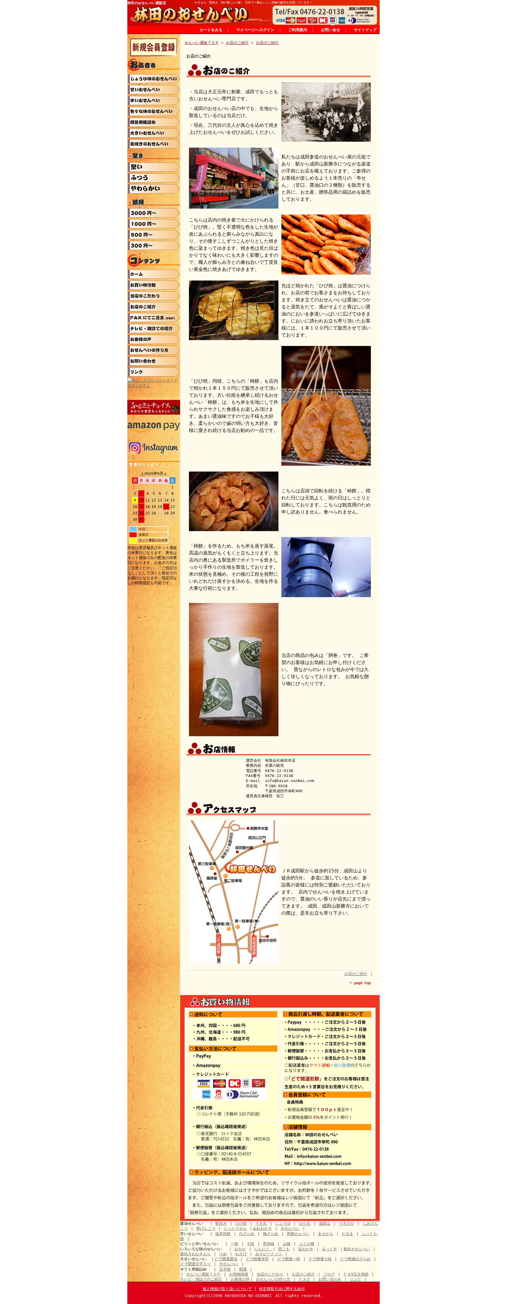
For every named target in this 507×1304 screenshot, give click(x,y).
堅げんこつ (205, 1228)
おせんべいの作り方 (273, 1279)
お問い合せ (330, 30)
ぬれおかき (262, 1228)
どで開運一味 (288, 1259)
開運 (243, 1269)
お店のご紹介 (237, 42)
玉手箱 (225, 1269)
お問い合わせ (329, 1279)
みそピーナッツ (268, 1254)
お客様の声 (240, 1279)
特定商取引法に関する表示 (282, 1289)
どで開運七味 (320, 1259)
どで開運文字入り (195, 1264)
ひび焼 (241, 1223)
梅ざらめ (270, 1234)
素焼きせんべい (356, 1249)
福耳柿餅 (223, 1234)
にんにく (263, 1249)
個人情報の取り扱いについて (227, 1289)
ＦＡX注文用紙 (356, 1274)
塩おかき (305, 1249)
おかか (240, 1249)
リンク (355, 1279)
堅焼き (221, 1223)
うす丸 (261, 1223)
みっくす (329, 1249)
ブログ (329, 1274)
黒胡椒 (268, 1243)
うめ (223, 1254)
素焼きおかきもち (195, 1254)
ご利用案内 (297, 30)
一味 (234, 1243)
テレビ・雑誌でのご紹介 (201, 1279)
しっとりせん (235, 1228)
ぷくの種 (306, 1243)
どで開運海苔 (257, 1259)
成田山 (324, 1223)
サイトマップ (365, 30)
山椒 (286, 1243)
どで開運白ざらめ (355, 1259)
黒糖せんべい (298, 1234)
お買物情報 (238, 1274)
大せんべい (290, 1228)
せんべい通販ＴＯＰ (202, 42)
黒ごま (284, 1249)
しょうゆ (282, 1223)
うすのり (346, 1223)
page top (362, 983)
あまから (325, 1234)
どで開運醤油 (225, 1259)
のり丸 (304, 1223)
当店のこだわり (270, 1274)
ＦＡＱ (304, 1279)
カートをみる (211, 30)
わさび (241, 1254)
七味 (250, 1243)
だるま (347, 1234)
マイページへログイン (255, 30)
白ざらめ (246, 1234)
